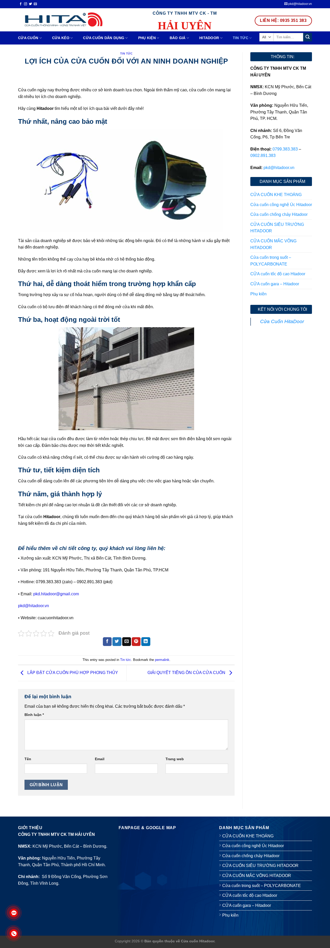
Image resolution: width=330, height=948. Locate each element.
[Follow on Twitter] (30, 4)
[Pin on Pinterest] (136, 641)
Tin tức (240, 38)
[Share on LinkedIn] (145, 641)
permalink (162, 660)
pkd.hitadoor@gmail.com (56, 594)
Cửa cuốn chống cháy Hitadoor (279, 214)
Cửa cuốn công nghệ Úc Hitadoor (281, 204)
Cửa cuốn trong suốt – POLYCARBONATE (270, 260)
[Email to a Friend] (126, 641)
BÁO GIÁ (178, 38)
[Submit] (307, 37)
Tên (27, 759)
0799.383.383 (285, 149)
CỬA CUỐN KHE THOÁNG (276, 194)
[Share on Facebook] (107, 641)
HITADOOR (209, 38)
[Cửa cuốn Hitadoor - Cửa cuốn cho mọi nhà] (62, 20)
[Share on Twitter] (116, 641)
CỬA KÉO (60, 38)
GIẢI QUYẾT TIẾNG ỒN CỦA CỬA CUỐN (186, 673)
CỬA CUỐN (28, 38)
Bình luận (34, 715)
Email (99, 759)
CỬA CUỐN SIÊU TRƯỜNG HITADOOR (277, 227)
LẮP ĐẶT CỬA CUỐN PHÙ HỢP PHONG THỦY (72, 673)
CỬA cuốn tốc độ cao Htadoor (277, 274)
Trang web (175, 759)
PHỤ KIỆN (147, 38)
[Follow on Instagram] (25, 4)
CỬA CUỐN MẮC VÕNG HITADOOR (273, 244)
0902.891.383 (263, 155)
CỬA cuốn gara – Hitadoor (274, 284)
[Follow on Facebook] (20, 4)
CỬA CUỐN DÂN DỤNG (103, 38)
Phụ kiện (258, 294)
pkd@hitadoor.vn (299, 4)
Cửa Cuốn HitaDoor (282, 321)
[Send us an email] (35, 4)
